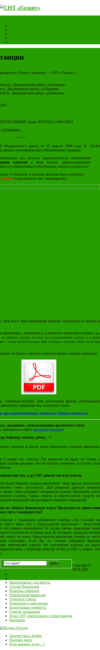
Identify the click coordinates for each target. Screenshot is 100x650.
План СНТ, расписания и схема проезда (40, 616)
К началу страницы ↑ (81, 576)
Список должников (24, 612)
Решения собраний (24, 591)
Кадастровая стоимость (27, 607)
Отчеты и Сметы (22, 599)
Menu (4, 17)
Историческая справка (27, 574)
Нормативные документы (29, 582)
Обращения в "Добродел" (29, 38)
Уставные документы (26, 578)
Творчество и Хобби (25, 636)
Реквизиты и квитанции (28, 603)
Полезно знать (20, 640)
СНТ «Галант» (84, 561)
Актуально (18, 25)
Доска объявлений (24, 30)
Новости (16, 34)
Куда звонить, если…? (27, 644)
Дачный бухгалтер (47, 429)
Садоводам (18, 42)
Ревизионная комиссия (27, 595)
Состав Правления (24, 587)
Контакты (17, 620)
